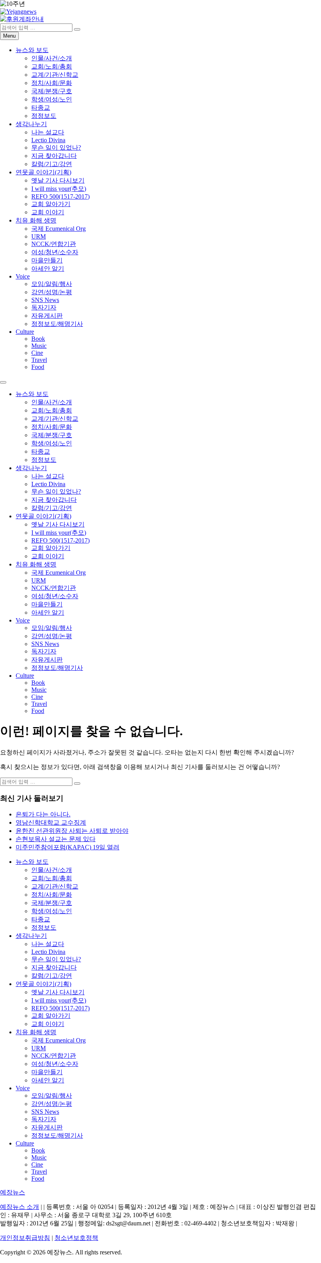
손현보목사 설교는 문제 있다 (56, 839)
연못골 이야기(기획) (43, 172)
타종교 (40, 107)
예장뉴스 (12, 1192)
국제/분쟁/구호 (51, 91)
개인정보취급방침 (25, 1237)
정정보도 (43, 115)
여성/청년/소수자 (54, 252)
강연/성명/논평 (51, 292)
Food (37, 367)
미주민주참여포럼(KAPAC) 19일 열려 (67, 847)
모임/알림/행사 (51, 283)
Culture (25, 331)
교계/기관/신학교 (54, 74)
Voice (23, 276)
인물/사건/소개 (51, 58)
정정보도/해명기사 (57, 323)
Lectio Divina (48, 140)
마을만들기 (47, 260)
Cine (37, 352)
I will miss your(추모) (58, 188)
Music (39, 345)
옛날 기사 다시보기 (58, 180)
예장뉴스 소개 (19, 1206)
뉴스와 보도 (32, 50)
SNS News (45, 300)
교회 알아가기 (50, 204)
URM (38, 236)
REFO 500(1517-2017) (60, 196)
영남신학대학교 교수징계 (51, 822)
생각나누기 (31, 124)
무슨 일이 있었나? (56, 147)
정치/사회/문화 (51, 83)
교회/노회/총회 (51, 66)
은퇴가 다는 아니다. (43, 814)
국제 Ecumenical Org (58, 228)
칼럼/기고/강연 (51, 164)
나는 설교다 (47, 132)
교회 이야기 (47, 212)
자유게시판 (47, 315)
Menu (9, 36)
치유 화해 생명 (36, 220)
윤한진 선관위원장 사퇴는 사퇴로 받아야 (72, 830)
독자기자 (43, 307)
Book (38, 338)
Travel (39, 359)
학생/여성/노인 (51, 99)
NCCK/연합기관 (53, 244)
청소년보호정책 (76, 1237)
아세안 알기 (47, 268)
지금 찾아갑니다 (54, 155)
